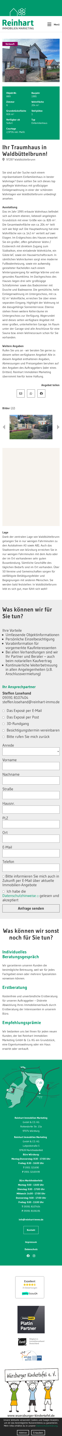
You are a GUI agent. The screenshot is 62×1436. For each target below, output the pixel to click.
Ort (5, 832)
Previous (3, 427)
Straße (7, 789)
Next (58, 427)
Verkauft (10, 43)
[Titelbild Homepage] (31, 60)
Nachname (11, 774)
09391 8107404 (32, 1206)
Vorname (9, 760)
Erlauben (38, 1432)
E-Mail (21, 393)
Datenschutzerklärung (47, 1425)
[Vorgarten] (31, 427)
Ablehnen (23, 1432)
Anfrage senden (31, 908)
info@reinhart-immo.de (31, 1219)
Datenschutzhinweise (19, 895)
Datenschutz (31, 1249)
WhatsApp (31, 393)
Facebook (41, 393)
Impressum (31, 1242)
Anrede (8, 745)
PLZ (5, 818)
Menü (53, 24)
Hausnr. (8, 803)
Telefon (8, 861)
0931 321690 (32, 1167)
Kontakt (31, 1229)
